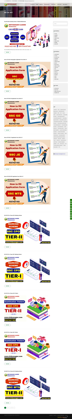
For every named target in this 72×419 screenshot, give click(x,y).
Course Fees (41, 4)
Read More (7, 52)
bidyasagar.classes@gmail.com (59, 153)
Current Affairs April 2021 (61, 116)
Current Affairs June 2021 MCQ (62, 123)
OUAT (54, 140)
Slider (55, 76)
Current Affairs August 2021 (57, 118)
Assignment (56, 35)
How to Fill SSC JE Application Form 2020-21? (13, 137)
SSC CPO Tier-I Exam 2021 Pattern (11, 332)
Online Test (56, 73)
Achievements (56, 54)
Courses (37, 4)
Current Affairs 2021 (59, 114)
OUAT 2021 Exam (63, 140)
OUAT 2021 (58, 140)
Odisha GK (55, 138)
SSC (58, 143)
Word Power (56, 79)
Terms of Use (54, 415)
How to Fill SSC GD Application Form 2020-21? (13, 98)
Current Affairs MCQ (60, 126)
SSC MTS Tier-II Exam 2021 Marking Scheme (13, 371)
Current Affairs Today (60, 128)
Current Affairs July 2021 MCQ (58, 121)
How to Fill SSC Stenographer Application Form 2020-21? (15, 59)
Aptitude (55, 33)
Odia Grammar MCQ (62, 135)
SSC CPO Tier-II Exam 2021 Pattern (11, 293)
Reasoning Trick (56, 92)
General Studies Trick (57, 91)
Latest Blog (56, 67)
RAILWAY (55, 143)
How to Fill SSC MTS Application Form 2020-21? (13, 176)
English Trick (56, 64)
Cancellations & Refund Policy (60, 415)
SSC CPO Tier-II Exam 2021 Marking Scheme (13, 215)
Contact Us (66, 415)
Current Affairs (56, 38)
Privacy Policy (51, 415)
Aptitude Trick (56, 57)
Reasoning (55, 42)
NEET (66, 133)
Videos (55, 77)
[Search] (66, 22)
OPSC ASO (59, 138)
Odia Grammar (56, 70)
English (55, 39)
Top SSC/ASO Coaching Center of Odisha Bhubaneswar (15, 21)
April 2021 (55, 109)
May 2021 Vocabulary (61, 133)
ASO (58, 109)
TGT (65, 143)
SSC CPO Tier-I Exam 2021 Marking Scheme (13, 254)
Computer (55, 36)
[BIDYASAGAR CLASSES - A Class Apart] (10, 4)
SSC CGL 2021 (62, 143)
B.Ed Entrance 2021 (61, 111)
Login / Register (65, 4)
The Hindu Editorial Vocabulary (58, 145)
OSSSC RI (63, 138)
